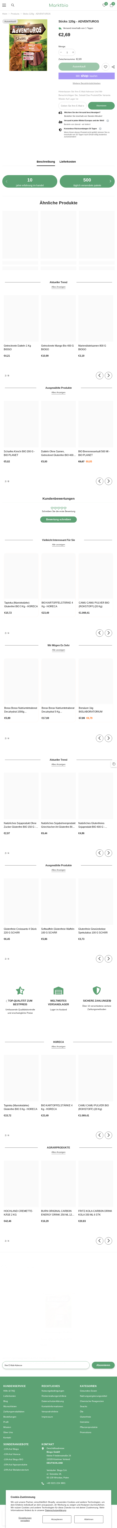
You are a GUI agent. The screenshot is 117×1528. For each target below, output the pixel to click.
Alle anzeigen (58, 544)
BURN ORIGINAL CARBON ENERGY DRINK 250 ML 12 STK (56, 1213)
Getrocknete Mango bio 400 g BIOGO (57, 347)
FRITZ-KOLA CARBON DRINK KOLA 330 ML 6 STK (95, 1213)
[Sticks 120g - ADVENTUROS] (58, 1310)
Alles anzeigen (29, 1260)
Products (15, 14)
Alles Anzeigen (58, 287)
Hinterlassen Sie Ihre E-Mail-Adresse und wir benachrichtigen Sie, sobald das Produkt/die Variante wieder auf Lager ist (84, 95)
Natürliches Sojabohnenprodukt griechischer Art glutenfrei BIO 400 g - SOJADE (58, 825)
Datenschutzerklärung (55, 1510)
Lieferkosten (68, 161)
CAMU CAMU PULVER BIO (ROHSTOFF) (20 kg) (94, 604)
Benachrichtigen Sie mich (58, 1332)
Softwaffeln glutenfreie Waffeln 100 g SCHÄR (57, 931)
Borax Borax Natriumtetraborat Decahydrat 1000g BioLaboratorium (20, 710)
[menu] (4, 5)
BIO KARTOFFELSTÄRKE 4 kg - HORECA (57, 604)
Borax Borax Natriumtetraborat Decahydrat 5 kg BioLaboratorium (58, 710)
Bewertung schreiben (58, 519)
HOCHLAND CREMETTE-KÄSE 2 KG (18, 1213)
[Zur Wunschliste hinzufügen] (73, 1294)
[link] (105, 67)
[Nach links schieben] (99, 375)
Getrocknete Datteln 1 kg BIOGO (17, 347)
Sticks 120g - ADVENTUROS (56, 1339)
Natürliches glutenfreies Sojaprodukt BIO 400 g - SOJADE (91, 825)
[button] (4, 1267)
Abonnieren (101, 106)
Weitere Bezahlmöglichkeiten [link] (87, 83)
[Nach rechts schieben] (110, 181)
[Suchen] (13, 5)
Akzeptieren (57, 1519)
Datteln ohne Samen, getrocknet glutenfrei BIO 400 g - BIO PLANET (58, 453)
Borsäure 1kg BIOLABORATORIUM (90, 710)
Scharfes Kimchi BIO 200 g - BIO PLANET (19, 453)
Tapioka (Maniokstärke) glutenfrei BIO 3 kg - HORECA (21, 604)
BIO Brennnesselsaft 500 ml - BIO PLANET (94, 453)
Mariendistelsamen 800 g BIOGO (92, 347)
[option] (28, 45)
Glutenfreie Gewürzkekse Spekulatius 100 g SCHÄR (93, 931)
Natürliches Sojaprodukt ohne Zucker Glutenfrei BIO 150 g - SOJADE (20, 825)
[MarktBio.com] (10, 1267)
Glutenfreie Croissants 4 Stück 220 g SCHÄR (20, 931)
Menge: (62, 46)
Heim (4, 14)
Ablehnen (88, 1519)
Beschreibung (46, 161)
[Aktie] (112, 67)
